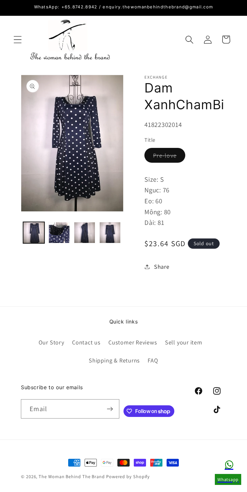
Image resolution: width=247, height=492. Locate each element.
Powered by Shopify (128, 476)
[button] (17, 39)
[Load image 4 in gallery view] (110, 232)
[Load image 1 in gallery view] (33, 232)
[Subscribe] (110, 409)
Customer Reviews (132, 342)
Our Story (51, 342)
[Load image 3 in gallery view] (84, 232)
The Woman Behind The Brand (72, 476)
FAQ (153, 360)
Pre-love (169, 157)
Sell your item (183, 342)
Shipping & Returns (114, 360)
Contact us (86, 342)
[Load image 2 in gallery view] (59, 232)
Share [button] (161, 266)
